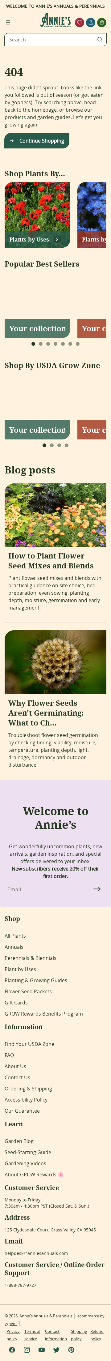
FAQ (9, 1055)
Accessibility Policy (26, 1099)
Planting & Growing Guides (36, 980)
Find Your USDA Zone (29, 1044)
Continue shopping (41, 140)
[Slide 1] (33, 344)
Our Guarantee (22, 1110)
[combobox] (55, 39)
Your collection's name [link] (37, 328)
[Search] (100, 39)
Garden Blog (19, 1141)
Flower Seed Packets (28, 991)
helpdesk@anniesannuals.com (36, 1253)
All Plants (15, 935)
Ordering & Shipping (28, 1088)
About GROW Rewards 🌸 (34, 1174)
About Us (15, 1066)
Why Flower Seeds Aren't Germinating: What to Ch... (46, 713)
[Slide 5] (63, 344)
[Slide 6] (70, 344)
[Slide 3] (48, 344)
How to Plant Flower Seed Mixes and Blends (51, 561)
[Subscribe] (97, 889)
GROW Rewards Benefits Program (44, 1013)
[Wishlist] (79, 22)
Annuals (14, 947)
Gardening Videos (25, 1163)
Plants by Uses (29, 239)
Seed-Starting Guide (28, 1152)
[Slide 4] (55, 344)
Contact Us (17, 1077)
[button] (8, 22)
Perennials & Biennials (30, 958)
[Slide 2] (40, 344)
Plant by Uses (20, 969)
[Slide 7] (77, 344)
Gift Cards (16, 1002)
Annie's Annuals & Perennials (45, 1316)
